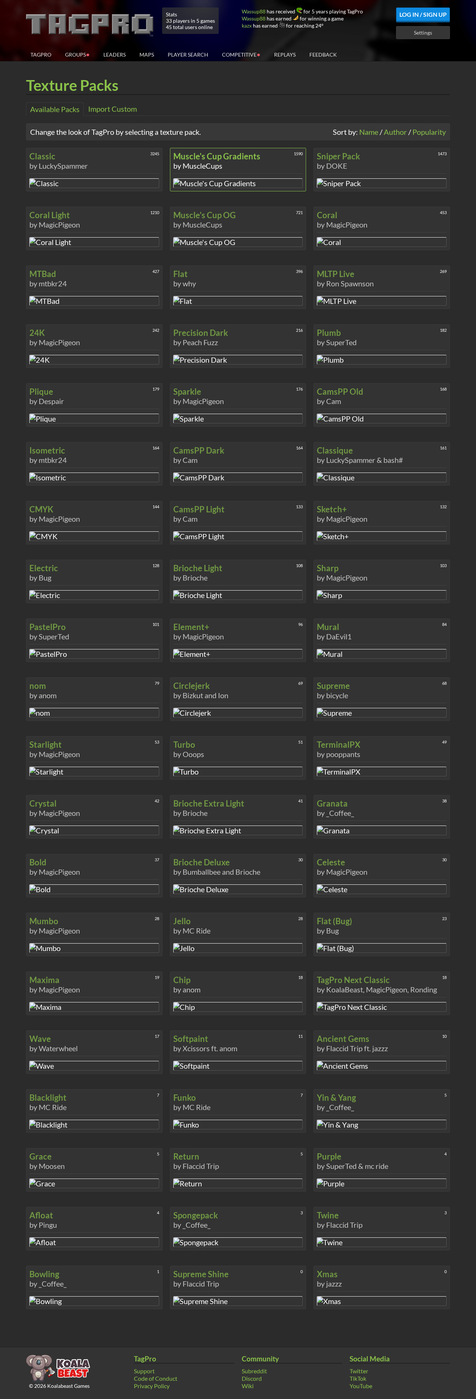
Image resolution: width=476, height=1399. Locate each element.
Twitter (359, 1370)
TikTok (358, 1378)
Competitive (241, 54)
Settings (423, 32)
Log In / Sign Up (423, 14)
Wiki (248, 1385)
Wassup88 (254, 11)
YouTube (361, 1385)
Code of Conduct (155, 1378)
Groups (77, 54)
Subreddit (254, 1370)
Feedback (323, 54)
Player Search (188, 54)
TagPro (40, 54)
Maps (146, 54)
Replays (285, 54)
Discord (252, 1378)
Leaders (114, 54)
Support (144, 1370)
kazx (247, 25)
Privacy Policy (152, 1385)
